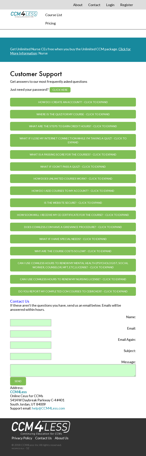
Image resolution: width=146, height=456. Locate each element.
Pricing (50, 23)
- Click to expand (73, 102)
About (78, 5)
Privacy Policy (22, 438)
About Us (61, 438)
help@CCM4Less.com (48, 408)
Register (126, 5)
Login (110, 5)
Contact (94, 5)
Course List (53, 15)
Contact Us (43, 438)
